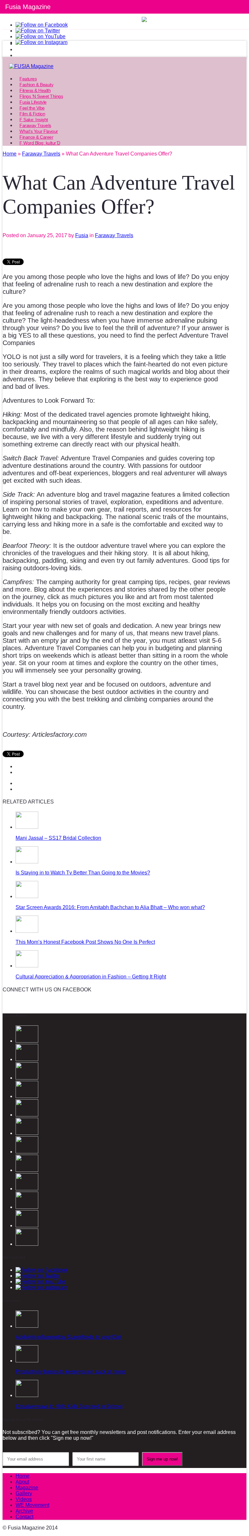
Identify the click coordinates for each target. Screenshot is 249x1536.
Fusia (81, 235)
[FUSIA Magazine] (124, 66)
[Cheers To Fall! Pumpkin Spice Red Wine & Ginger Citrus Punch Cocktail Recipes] (27, 1225)
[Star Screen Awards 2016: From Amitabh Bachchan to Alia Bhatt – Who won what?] (27, 896)
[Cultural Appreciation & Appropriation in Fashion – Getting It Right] (27, 965)
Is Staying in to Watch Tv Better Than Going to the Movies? (83, 872)
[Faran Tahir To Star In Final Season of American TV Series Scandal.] (27, 1096)
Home (23, 1476)
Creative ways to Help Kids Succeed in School (69, 1406)
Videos (24, 1499)
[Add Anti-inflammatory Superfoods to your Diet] (27, 1326)
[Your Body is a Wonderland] (27, 1151)
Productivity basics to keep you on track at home (71, 1371)
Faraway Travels (114, 235)
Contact (24, 1516)
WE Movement (32, 1505)
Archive (24, 1511)
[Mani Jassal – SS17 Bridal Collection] (27, 827)
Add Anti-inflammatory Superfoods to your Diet (69, 1337)
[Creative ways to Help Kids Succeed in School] (27, 1395)
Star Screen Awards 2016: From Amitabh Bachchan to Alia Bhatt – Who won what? (110, 907)
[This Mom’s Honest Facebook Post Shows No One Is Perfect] (27, 931)
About (22, 1481)
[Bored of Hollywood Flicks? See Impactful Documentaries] (27, 1244)
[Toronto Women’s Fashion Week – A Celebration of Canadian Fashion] (27, 1207)
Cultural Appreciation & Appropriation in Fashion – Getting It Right (91, 976)
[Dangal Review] (27, 1188)
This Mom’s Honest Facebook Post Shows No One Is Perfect (85, 942)
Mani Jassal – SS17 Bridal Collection (58, 838)
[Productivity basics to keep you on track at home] (27, 1360)
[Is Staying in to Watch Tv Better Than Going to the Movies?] (27, 861)
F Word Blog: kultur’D (39, 142)
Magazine (27, 1487)
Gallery (24, 1493)
